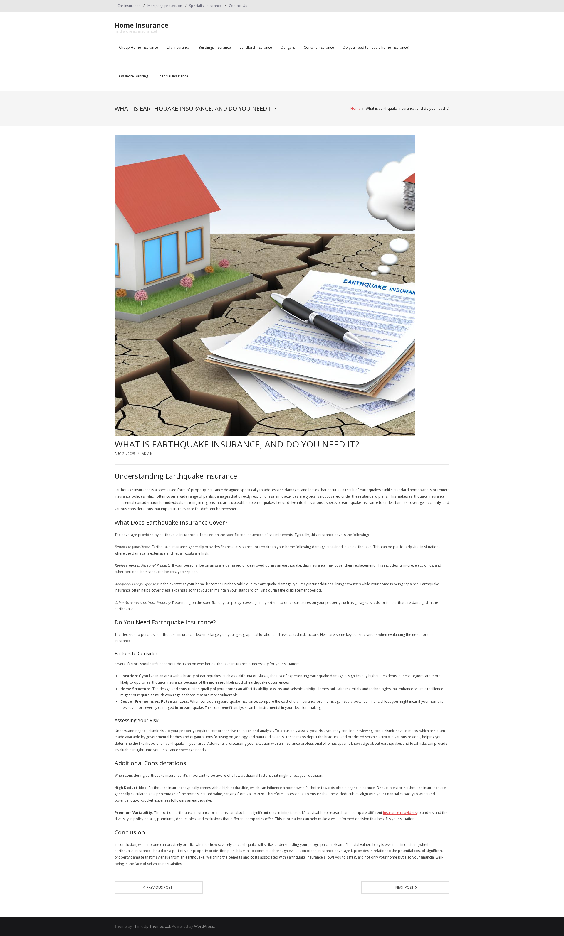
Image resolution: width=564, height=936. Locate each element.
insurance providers (400, 812)
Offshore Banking (133, 76)
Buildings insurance (215, 47)
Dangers (288, 47)
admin (147, 453)
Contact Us (238, 5)
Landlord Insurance (256, 47)
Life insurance (178, 47)
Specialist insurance (205, 5)
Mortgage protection (164, 5)
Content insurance (319, 47)
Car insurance (129, 5)
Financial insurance (172, 76)
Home (355, 108)
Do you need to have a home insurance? (376, 47)
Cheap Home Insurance (138, 47)
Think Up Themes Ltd (151, 926)
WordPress (204, 926)
